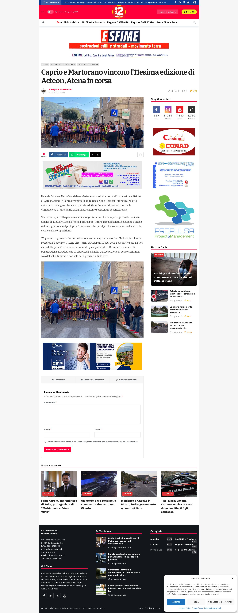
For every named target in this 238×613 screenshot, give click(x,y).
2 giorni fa (177, 332)
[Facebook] (175, 2)
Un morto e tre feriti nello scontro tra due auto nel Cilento (98, 504)
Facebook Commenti (94, 380)
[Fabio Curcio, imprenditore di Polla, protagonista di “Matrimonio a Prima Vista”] (59, 484)
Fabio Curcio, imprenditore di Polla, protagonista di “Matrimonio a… (123, 541)
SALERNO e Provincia (88, 64)
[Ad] (119, 43)
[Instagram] (179, 2)
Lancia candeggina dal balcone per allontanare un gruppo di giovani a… (124, 557)
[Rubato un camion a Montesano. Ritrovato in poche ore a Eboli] (159, 296)
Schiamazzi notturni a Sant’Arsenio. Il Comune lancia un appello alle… (124, 573)
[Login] (195, 2)
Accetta (176, 602)
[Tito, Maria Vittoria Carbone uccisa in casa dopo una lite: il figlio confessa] (179, 484)
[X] (184, 2)
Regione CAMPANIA (185, 545)
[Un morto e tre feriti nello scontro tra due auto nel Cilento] (99, 484)
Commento (50, 402)
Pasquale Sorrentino (60, 89)
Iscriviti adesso (167, 12)
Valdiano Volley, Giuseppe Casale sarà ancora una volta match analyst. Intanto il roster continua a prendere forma (113, 2)
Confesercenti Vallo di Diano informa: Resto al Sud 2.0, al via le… (124, 588)
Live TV (190, 12)
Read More (53, 589)
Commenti (60, 380)
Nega (196, 602)
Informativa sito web (212, 608)
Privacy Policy (184, 608)
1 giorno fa (177, 300)
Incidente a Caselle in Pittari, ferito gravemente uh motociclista (138, 504)
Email (98, 429)
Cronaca (159, 255)
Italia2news (54, 608)
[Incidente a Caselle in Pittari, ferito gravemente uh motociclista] (159, 327)
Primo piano (69, 64)
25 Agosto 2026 (118, 548)
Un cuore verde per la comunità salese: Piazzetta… (181, 310)
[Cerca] (195, 22)
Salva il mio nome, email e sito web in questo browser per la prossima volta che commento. (93, 442)
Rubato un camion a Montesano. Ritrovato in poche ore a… (182, 294)
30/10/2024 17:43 (57, 92)
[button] (232, 578)
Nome (48, 429)
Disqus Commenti (127, 380)
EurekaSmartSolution (94, 608)
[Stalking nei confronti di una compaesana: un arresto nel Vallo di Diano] (174, 269)
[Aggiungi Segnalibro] (140, 154)
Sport (45, 64)
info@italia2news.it (56, 555)
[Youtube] (188, 2)
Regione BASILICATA (185, 550)
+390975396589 (53, 558)
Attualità (55, 64)
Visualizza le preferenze (220, 602)
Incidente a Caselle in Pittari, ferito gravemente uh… (181, 325)
